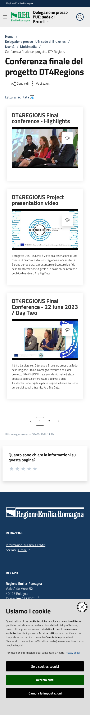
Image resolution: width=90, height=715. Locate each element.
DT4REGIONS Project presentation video (38, 200)
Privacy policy (72, 652)
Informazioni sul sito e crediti (25, 544)
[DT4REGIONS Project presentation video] (45, 229)
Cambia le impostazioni (45, 693)
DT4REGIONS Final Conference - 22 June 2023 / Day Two (45, 307)
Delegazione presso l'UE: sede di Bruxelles (35, 41)
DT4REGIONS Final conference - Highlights (41, 118)
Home (9, 36)
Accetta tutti (45, 679)
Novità (9, 46)
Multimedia (28, 46)
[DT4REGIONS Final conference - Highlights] (45, 147)
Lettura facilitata (17, 97)
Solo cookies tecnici (45, 666)
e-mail (22, 549)
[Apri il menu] (4, 16)
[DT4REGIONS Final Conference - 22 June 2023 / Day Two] (45, 339)
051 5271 (29, 598)
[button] (80, 17)
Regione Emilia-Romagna (19, 3)
